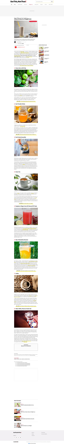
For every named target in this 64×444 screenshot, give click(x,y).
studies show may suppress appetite (25, 262)
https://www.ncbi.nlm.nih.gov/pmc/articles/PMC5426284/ (23, 364)
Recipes (41, 4)
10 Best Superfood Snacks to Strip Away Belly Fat (26, 65)
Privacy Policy (43, 432)
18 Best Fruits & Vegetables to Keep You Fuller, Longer (27, 270)
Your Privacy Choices (33, 443)
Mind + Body (50, 4)
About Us (33, 432)
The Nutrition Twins (16, 225)
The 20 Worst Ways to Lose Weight (28, 203)
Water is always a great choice (25, 52)
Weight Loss (31, 4)
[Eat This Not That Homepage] (18, 2)
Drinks (46, 4)
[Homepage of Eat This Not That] (17, 432)
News (15, 4)
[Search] (51, 1)
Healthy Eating (20, 4)
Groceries (25, 4)
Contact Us (33, 435)
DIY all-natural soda (25, 229)
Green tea (32, 192)
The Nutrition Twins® (17, 55)
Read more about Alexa (32, 355)
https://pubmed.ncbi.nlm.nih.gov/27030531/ (22, 362)
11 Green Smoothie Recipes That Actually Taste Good (27, 101)
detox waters (25, 341)
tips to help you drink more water (26, 340)
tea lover (18, 192)
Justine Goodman (20, 43)
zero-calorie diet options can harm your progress (29, 228)
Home (15, 17)
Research (30, 295)
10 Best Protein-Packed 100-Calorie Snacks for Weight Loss (28, 134)
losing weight (22, 51)
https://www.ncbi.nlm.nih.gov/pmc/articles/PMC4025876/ (23, 363)
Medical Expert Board (29, 56)
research (21, 94)
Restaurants (36, 4)
